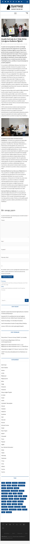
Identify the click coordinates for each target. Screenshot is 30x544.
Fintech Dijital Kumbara (18, 44)
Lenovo (10, 496)
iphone (20, 493)
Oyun (2, 439)
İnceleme (3, 414)
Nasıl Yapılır (4, 430)
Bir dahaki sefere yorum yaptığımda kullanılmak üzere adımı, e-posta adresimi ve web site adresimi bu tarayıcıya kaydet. (14, 271)
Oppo (9, 501)
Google (16, 488)
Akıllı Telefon (4, 367)
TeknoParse (4, 536)
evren (3, 488)
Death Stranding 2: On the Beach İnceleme (12, 320)
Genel (2, 397)
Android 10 (21, 482)
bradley (25, 337)
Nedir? (3, 433)
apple (3, 485)
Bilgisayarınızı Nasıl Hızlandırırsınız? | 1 (11, 344)
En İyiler (3, 395)
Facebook (10, 488)
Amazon (8, 482)
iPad (15, 493)
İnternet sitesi (4, 257)
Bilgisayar (3, 376)
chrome (14, 485)
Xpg (3, 512)
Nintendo (23, 498)
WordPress (21, 536)
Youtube (9, 512)
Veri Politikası (6, 533)
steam (20, 504)
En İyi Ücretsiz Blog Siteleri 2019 (9, 340)
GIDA (2, 400)
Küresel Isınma (5, 425)
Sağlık (2, 444)
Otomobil (3, 436)
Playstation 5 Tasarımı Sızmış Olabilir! (11, 337)
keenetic (4, 496)
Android (14, 482)
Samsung (20, 501)
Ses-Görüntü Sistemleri (7, 447)
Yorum (3, 220)
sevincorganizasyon (6, 342)
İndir (2, 417)
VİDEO (3, 466)
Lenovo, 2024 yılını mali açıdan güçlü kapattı (12, 326)
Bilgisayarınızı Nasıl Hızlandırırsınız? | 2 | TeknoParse (14, 346)
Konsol (3, 422)
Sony (9, 504)
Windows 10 (12, 509)
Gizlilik (13, 533)
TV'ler (2, 461)
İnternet (3, 419)
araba (2, 373)
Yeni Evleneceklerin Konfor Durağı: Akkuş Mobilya (14, 323)
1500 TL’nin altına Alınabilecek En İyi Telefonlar (13, 352)
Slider (2, 450)
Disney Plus (21, 485)
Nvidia (3, 501)
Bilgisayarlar (4, 378)
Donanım (3, 386)
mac (20, 496)
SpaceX (14, 504)
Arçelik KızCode (9, 44)
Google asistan (5, 490)
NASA (11, 498)
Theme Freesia (16, 536)
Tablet (2, 452)
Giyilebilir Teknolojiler (6, 403)
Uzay (2, 463)
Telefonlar (3, 458)
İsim (2, 241)
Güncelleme (14, 490)
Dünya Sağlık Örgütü (6, 392)
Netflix (16, 498)
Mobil (2, 428)
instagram (4, 493)
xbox (19, 509)
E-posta (3, 249)
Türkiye (10, 506)
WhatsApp (4, 509)
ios (10, 493)
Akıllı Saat (3, 365)
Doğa (2, 384)
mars (25, 496)
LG (15, 496)
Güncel (3, 406)
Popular (3, 441)
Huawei (21, 490)
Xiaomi (24, 509)
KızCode (25, 44)
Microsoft (4, 498)
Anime (3, 370)
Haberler (3, 411)
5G (3, 482)
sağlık (3, 504)
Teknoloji (3, 455)
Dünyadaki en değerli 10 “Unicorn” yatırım (11, 349)
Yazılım (3, 469)
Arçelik (4, 44)
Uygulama (17, 506)
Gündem (3, 408)
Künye (26, 533)
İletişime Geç (19, 533)
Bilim (2, 381)
